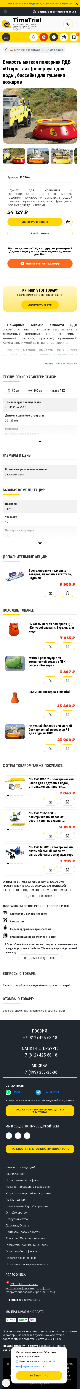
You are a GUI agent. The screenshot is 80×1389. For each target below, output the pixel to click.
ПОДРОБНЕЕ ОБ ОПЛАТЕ (40, 896)
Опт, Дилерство (16, 1212)
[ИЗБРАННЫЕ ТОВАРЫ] (74, 37)
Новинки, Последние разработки (28, 1186)
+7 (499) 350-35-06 (40, 1072)
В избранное (40, 233)
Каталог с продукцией (21, 1167)
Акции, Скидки (15, 1173)
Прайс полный (15, 1199)
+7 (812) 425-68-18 (40, 1037)
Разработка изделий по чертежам (29, 1193)
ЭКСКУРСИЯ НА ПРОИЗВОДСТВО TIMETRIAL (40, 1111)
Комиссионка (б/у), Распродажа (27, 1206)
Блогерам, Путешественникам (26, 1238)
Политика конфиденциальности (27, 1264)
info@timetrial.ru (29, 1299)
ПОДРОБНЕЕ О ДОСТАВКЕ (40, 958)
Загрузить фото (40, 304)
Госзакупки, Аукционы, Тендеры (27, 1245)
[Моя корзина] (64, 36)
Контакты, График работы (23, 1232)
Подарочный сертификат (22, 1180)
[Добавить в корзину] (68, 222)
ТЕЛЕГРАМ (51, 1091)
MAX (17, 1091)
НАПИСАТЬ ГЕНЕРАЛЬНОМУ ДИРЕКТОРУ (40, 1149)
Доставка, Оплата (17, 1225)
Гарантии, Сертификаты (21, 1251)
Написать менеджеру (43, 263)
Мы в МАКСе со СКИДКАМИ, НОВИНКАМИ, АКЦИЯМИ (40, 3)
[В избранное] (67, 593)
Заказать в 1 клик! (35, 221)
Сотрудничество (17, 1219)
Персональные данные (21, 1258)
